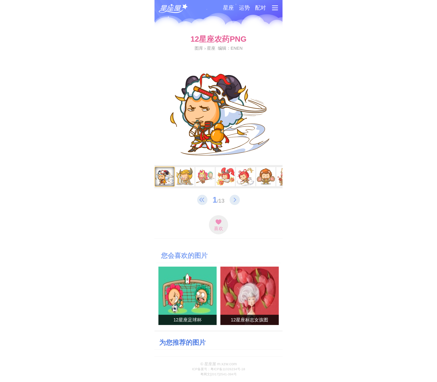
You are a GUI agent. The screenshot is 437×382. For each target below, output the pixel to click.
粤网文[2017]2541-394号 (218, 374)
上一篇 (202, 200)
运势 (244, 8)
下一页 (235, 200)
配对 (260, 8)
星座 (228, 8)
